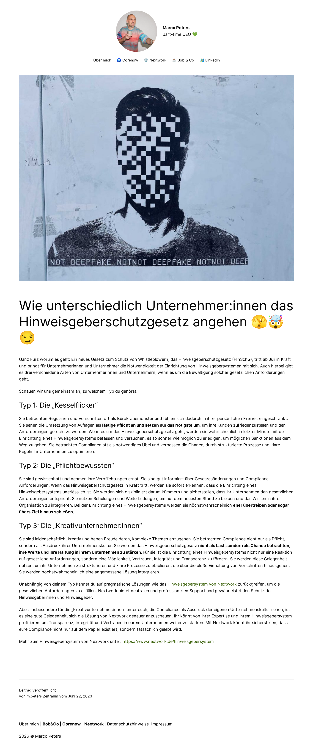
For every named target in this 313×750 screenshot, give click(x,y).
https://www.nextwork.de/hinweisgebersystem (168, 641)
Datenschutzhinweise (128, 724)
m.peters (34, 696)
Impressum (162, 724)
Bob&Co (51, 724)
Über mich (29, 724)
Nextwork (94, 724)
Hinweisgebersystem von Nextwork (202, 584)
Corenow (71, 724)
